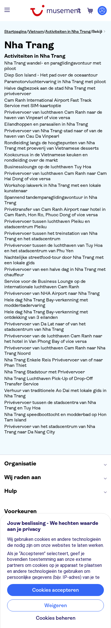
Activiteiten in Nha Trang (68, 31)
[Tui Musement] (55, 10)
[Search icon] (79, 10)
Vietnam (36, 31)
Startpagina (15, 31)
